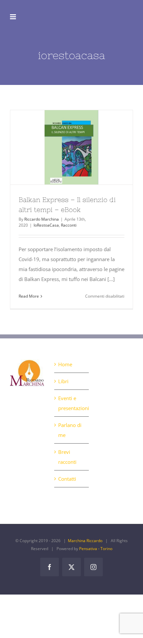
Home (65, 364)
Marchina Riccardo (85, 540)
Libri (63, 381)
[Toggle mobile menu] (13, 16)
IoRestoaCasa (46, 225)
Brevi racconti (67, 457)
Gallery (84, 147)
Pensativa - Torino (95, 548)
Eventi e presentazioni (71, 403)
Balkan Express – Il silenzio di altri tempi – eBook (60, 147)
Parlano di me (69, 430)
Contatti (67, 478)
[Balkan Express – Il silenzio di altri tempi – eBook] (71, 147)
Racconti (68, 225)
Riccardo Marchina (41, 219)
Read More (29, 296)
